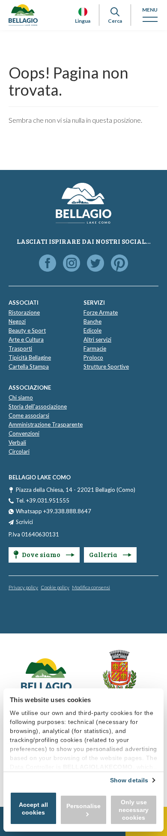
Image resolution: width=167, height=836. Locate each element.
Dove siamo (42, 554)
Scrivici (24, 521)
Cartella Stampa (29, 366)
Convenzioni (24, 433)
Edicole (92, 330)
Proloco (93, 357)
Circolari (19, 451)
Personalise (83, 806)
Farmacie (95, 348)
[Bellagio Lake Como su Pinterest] (119, 263)
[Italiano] (82, 11)
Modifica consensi (91, 587)
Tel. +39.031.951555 (42, 500)
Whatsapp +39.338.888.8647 (53, 511)
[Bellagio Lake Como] (23, 15)
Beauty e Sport (27, 330)
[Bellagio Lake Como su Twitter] (95, 263)
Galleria (104, 554)
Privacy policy (23, 587)
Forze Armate (101, 312)
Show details (129, 780)
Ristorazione (24, 312)
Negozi (17, 321)
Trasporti (20, 348)
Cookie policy (55, 587)
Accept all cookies (33, 808)
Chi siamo (21, 397)
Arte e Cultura (26, 339)
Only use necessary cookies (134, 810)
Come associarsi (29, 415)
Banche (92, 321)
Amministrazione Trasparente (46, 424)
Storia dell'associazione (38, 406)
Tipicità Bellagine (30, 357)
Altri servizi (97, 339)
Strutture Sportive (106, 366)
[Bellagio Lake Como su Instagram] (71, 263)
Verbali (17, 442)
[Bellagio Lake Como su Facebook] (47, 263)
